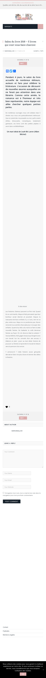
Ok (23, 674)
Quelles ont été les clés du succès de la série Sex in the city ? (23, 5)
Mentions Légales (9, 635)
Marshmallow (9, 51)
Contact (5, 627)
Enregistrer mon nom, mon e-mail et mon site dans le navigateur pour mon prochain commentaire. (22, 494)
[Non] (43, 670)
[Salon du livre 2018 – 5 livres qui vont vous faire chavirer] (23, 36)
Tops (41, 51)
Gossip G (36, 51)
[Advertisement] (23, 382)
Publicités (6, 631)
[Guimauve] (23, 16)
